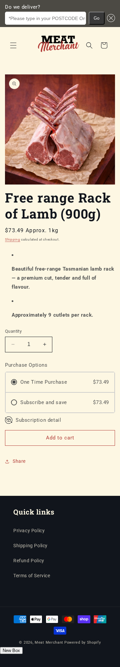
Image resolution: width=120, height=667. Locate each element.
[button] (110, 18)
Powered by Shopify (82, 642)
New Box (11, 650)
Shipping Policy (30, 545)
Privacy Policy (29, 530)
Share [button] (19, 461)
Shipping (12, 239)
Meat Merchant (49, 642)
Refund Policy (28, 560)
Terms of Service (31, 575)
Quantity (13, 331)
